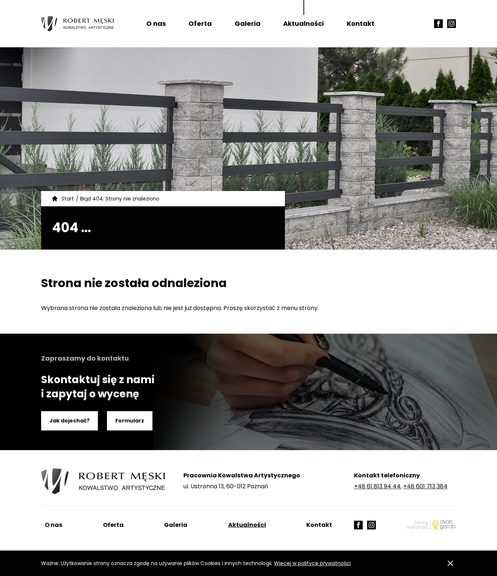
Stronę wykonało (417, 524)
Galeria (248, 23)
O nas (156, 23)
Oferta (200, 23)
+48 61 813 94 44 (377, 486)
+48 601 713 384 (425, 486)
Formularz (129, 420)
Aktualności (303, 23)
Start (67, 198)
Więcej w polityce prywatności (312, 563)
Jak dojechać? (69, 420)
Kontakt (360, 23)
